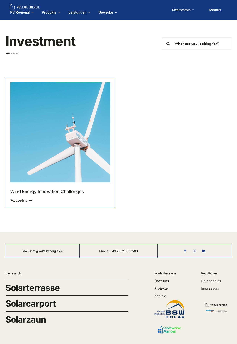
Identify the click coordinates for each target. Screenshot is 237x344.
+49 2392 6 (118, 251)
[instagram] (194, 251)
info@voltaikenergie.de (46, 251)
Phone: (104, 251)
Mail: (26, 251)
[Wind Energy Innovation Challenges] (60, 132)
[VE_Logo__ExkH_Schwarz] (216, 302)
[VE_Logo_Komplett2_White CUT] (24, 5)
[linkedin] (203, 251)
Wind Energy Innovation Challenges (47, 191)
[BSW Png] (169, 301)
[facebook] (185, 251)
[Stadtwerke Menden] (169, 322)
